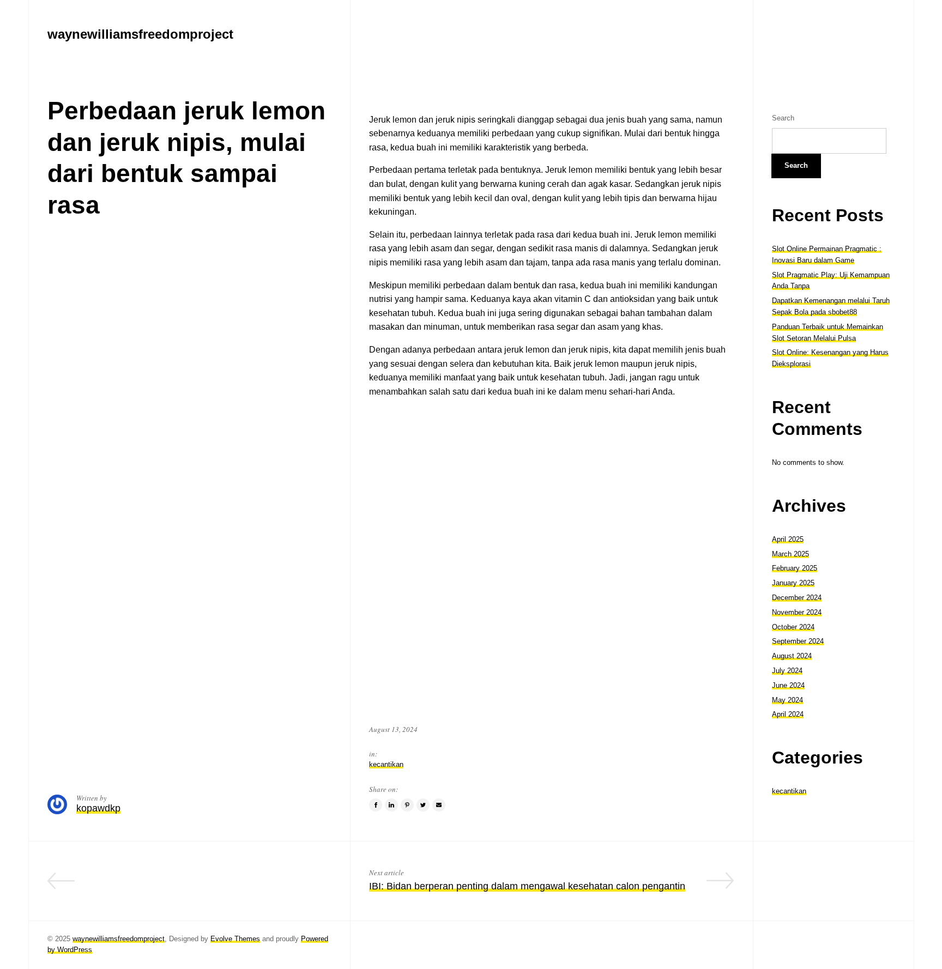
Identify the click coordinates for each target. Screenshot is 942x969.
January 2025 (793, 583)
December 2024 (797, 597)
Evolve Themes (235, 939)
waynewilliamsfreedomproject (119, 939)
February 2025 (794, 568)
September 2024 (798, 641)
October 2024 (793, 627)
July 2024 (787, 671)
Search (783, 118)
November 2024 (797, 612)
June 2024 (788, 685)
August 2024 (792, 656)
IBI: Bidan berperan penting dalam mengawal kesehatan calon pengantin (527, 886)
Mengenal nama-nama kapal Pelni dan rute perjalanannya (205, 886)
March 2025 (790, 554)
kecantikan (386, 764)
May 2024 (787, 700)
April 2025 (788, 539)
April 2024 (788, 714)
